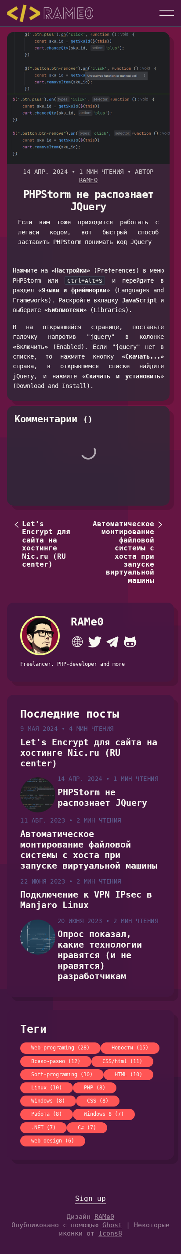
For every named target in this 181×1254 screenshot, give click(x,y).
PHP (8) (94, 1088)
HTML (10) (128, 1074)
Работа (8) (46, 1114)
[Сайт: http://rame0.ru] (77, 641)
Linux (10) (46, 1088)
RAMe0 (88, 179)
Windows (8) (48, 1101)
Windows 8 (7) (104, 1114)
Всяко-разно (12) (55, 1061)
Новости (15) (130, 1048)
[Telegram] (112, 641)
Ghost (112, 1225)
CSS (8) (98, 1101)
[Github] (130, 641)
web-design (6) (52, 1141)
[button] (166, 13)
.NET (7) (43, 1128)
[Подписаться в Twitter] (94, 641)
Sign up (90, 1198)
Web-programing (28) (60, 1048)
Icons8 (110, 1233)
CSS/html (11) (122, 1061)
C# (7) (87, 1128)
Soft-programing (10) (62, 1074)
